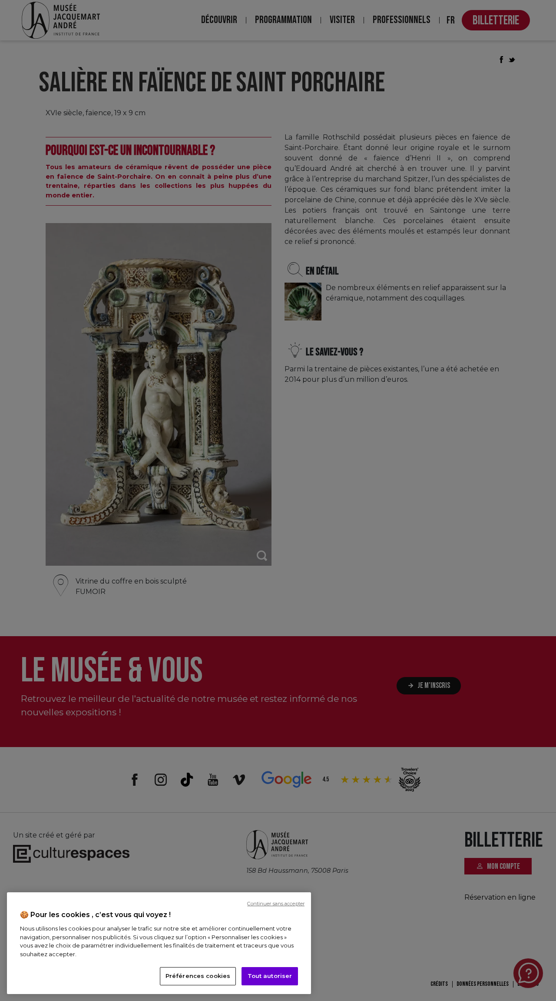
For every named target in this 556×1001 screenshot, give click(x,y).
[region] (159, 943)
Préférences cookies (197, 975)
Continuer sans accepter (275, 904)
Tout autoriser (270, 975)
